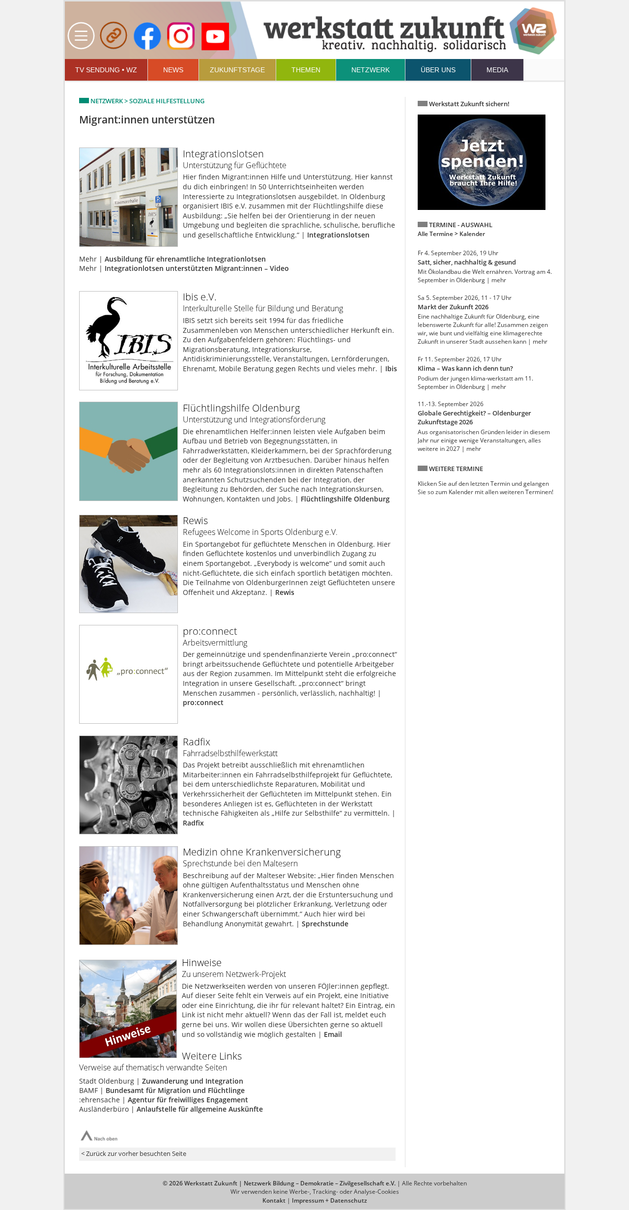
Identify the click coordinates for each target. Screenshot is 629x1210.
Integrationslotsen (338, 234)
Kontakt (274, 1200)
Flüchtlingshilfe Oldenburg (345, 498)
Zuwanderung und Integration (192, 1081)
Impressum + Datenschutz (329, 1200)
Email (333, 1034)
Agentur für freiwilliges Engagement (188, 1099)
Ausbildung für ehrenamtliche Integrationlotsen (185, 259)
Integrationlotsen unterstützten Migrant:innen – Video (197, 268)
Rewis (284, 592)
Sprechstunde (325, 923)
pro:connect (203, 702)
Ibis (391, 368)
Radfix (193, 822)
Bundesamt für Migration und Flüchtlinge (175, 1090)
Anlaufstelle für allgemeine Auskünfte (200, 1109)
